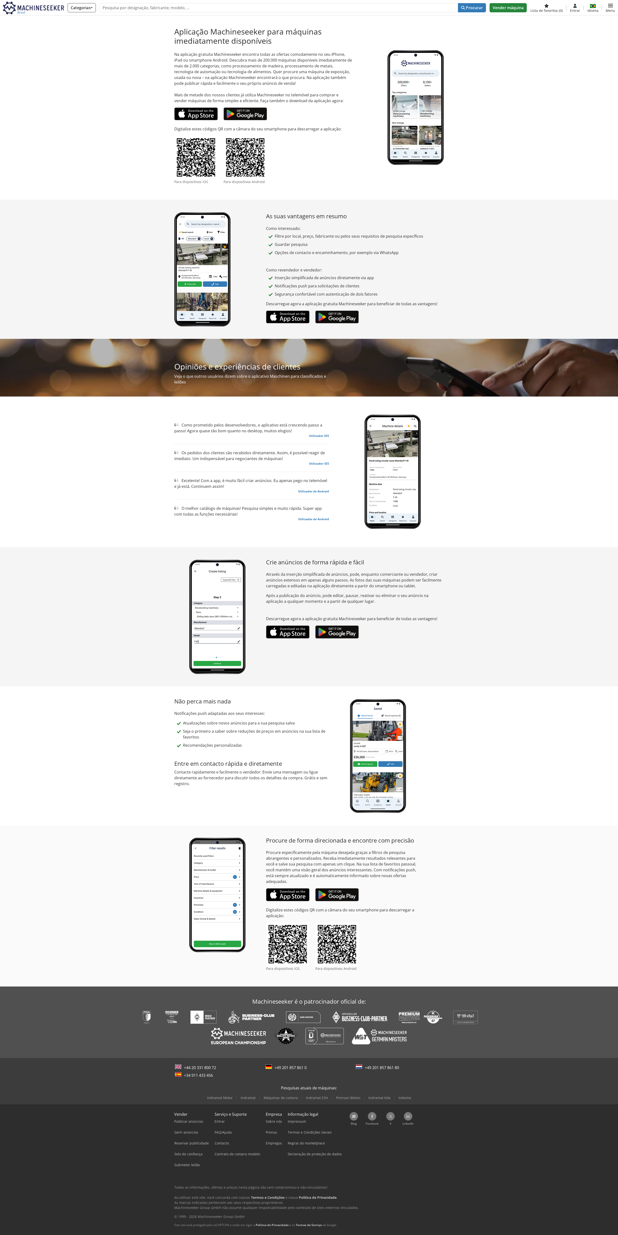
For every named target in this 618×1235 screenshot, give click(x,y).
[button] (610, 7)
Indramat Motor (220, 1097)
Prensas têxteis (348, 1097)
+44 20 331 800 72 (200, 1067)
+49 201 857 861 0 (290, 1067)
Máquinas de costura (281, 1097)
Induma (405, 1097)
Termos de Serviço (309, 1225)
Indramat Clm (317, 1097)
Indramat (248, 1097)
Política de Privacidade (272, 1225)
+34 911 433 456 (198, 1075)
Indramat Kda (379, 1097)
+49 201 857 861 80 (382, 1067)
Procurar (474, 7)
